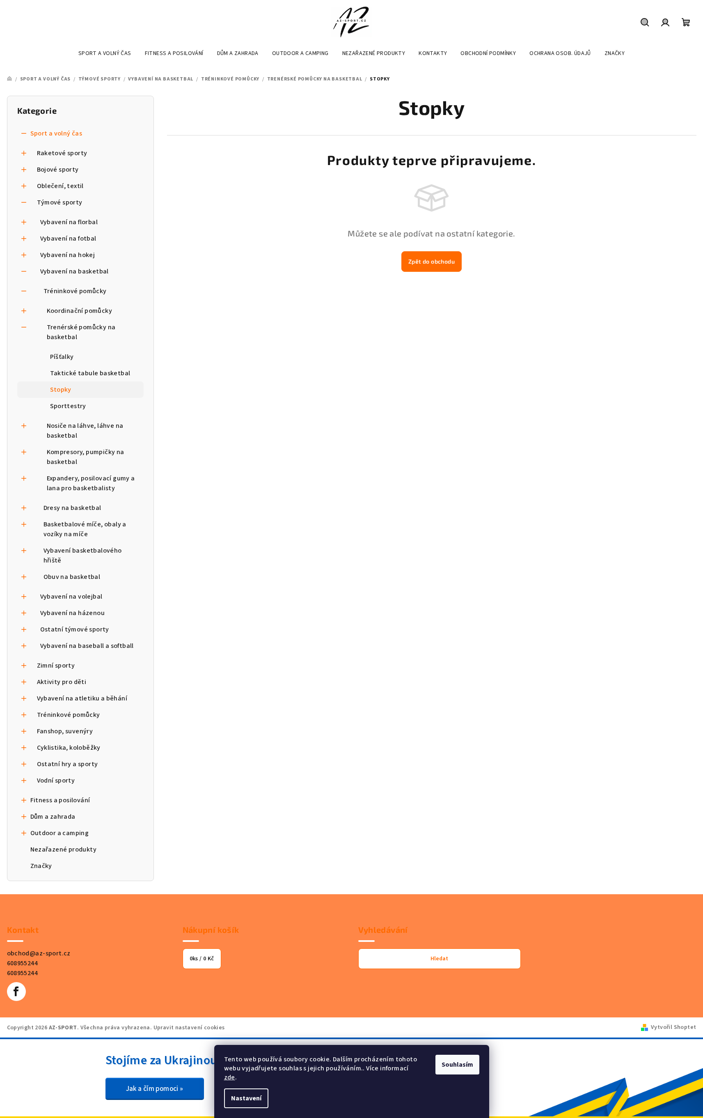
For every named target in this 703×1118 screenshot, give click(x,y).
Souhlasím (457, 1064)
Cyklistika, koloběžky (69, 747)
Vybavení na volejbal (71, 596)
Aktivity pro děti (62, 681)
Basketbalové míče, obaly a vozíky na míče (85, 529)
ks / (202, 959)
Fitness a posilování (60, 800)
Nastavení (246, 1098)
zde (229, 1077)
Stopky (60, 389)
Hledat (439, 959)
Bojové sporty (58, 169)
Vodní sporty (56, 780)
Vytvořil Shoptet (673, 1027)
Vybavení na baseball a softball (87, 645)
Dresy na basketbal (72, 507)
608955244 (22, 963)
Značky (41, 865)
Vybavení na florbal (69, 222)
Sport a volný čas (56, 133)
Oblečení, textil (60, 186)
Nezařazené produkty (63, 849)
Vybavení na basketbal (74, 271)
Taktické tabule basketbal (90, 373)
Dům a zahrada (53, 816)
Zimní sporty (56, 665)
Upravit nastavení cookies (189, 1028)
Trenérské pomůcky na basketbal (81, 332)
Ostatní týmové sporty (74, 629)
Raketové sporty (62, 153)
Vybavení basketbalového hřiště (83, 555)
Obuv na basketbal (72, 576)
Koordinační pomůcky (79, 310)
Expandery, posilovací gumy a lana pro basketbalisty (91, 483)
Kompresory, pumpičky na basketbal (85, 457)
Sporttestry (68, 406)
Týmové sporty (59, 202)
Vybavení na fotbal (68, 238)
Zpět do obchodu (431, 261)
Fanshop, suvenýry (65, 731)
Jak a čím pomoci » (154, 1089)
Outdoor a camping (59, 833)
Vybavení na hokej (67, 254)
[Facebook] (16, 991)
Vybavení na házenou (72, 613)
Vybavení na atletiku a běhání (82, 698)
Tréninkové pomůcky (75, 291)
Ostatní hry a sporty (67, 764)
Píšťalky (62, 356)
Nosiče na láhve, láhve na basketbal (85, 430)
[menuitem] (105, 53)
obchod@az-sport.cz (39, 953)
